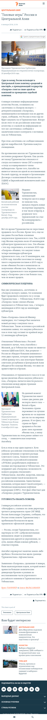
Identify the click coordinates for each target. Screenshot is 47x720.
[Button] (15, 29)
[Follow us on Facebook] (15, 689)
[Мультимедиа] (14, 717)
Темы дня (23, 661)
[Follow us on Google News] (31, 689)
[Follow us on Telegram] (20, 689)
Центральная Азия (10, 10)
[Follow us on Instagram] (9, 689)
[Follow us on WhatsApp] (26, 689)
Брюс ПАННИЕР (9, 588)
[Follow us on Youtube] (3, 689)
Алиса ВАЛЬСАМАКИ (29, 588)
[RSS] (37, 689)
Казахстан (23, 645)
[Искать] (32, 717)
